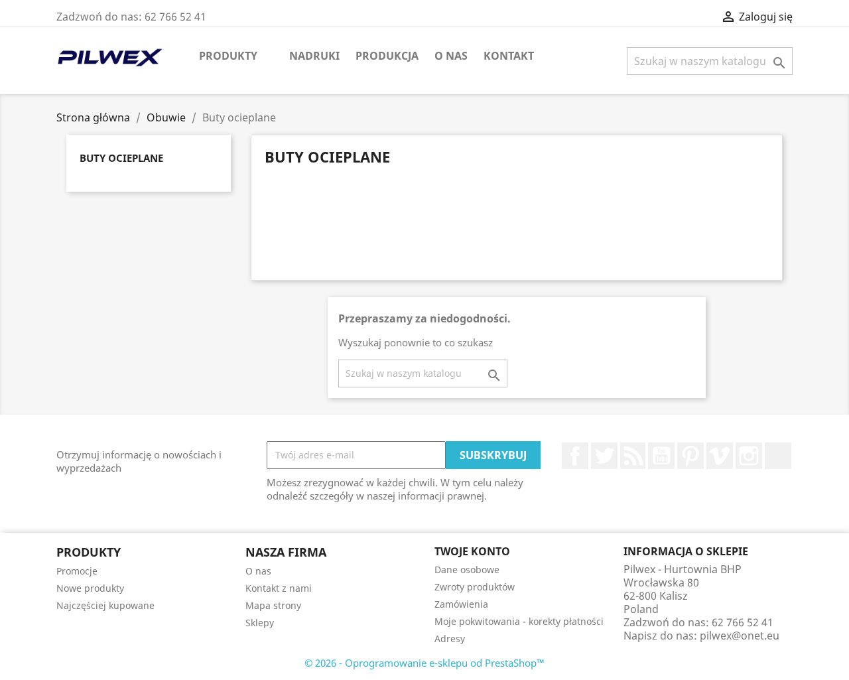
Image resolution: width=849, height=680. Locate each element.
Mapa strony (273, 605)
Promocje (77, 571)
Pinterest (690, 455)
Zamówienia (461, 604)
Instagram (749, 455)
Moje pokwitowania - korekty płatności (519, 621)
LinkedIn (778, 455)
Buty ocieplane (121, 158)
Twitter (604, 455)
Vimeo (719, 455)
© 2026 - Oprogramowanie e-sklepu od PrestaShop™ (424, 662)
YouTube (661, 455)
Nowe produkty (90, 588)
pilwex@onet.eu (739, 635)
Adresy (449, 638)
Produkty (228, 55)
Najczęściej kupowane (105, 605)
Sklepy (259, 622)
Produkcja (387, 55)
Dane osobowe (466, 569)
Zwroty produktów (474, 586)
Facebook (575, 455)
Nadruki (314, 55)
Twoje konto (472, 551)
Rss (632, 455)
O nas (451, 55)
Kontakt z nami (278, 588)
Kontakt (509, 55)
